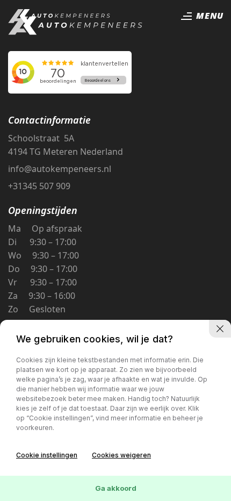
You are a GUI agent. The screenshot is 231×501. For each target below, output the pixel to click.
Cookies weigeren (121, 455)
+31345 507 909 (39, 186)
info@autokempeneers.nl (59, 169)
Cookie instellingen (46, 455)
